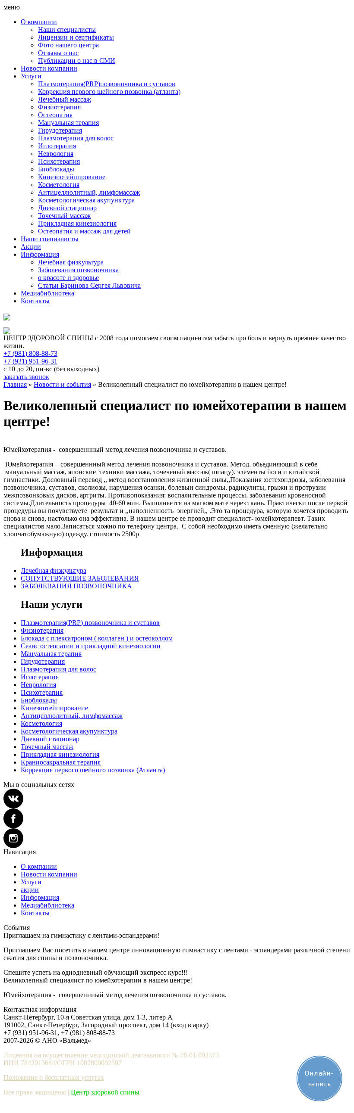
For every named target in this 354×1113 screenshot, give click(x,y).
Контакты (35, 301)
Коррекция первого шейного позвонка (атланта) (109, 91)
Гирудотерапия (60, 130)
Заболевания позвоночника (78, 270)
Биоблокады (56, 169)
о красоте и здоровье (68, 277)
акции (30, 889)
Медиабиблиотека (47, 293)
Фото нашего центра (68, 45)
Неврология (55, 153)
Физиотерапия (59, 107)
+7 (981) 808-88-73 (30, 353)
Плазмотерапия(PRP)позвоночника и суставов (106, 83)
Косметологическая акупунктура (86, 200)
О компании (39, 21)
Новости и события (62, 384)
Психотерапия (59, 161)
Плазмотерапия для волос (76, 138)
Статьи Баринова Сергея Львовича (89, 285)
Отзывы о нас (58, 52)
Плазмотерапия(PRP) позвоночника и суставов (90, 622)
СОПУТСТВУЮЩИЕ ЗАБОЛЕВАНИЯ (80, 578)
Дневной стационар (67, 207)
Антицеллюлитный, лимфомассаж (89, 192)
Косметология (58, 184)
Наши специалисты (67, 29)
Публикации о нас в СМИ (76, 60)
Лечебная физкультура (71, 262)
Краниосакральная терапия (61, 762)
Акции (31, 246)
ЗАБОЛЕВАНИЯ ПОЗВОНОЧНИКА (76, 586)
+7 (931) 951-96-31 (30, 361)
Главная (15, 384)
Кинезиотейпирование (71, 176)
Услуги (31, 76)
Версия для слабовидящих (37, 323)
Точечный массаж (64, 215)
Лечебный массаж (64, 99)
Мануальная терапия (68, 122)
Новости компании (49, 68)
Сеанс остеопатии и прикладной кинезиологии (91, 646)
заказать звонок (26, 376)
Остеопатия (55, 114)
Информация (40, 254)
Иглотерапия (57, 145)
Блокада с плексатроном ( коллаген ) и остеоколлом (97, 638)
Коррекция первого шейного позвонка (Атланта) (93, 770)
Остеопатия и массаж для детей (84, 231)
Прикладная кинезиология (77, 223)
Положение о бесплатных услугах (53, 1077)
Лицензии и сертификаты (76, 37)
